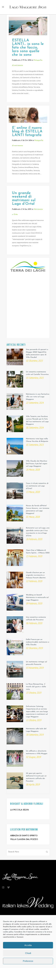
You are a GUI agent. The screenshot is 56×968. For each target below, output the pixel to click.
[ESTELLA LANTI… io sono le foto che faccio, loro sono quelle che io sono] (28, 26)
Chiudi (28, 953)
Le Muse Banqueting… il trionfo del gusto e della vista (36, 686)
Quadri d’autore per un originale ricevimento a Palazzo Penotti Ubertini (36, 575)
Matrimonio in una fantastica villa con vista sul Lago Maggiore (37, 396)
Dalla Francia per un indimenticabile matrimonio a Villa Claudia (37, 642)
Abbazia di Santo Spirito (23, 836)
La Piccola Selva (19, 810)
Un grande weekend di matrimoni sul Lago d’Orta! (23, 198)
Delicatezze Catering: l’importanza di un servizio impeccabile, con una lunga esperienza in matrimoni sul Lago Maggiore (37, 712)
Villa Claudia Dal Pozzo (24, 839)
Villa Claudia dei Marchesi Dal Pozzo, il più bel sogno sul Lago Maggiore (36, 463)
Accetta (28, 945)
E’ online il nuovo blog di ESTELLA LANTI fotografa (27, 131)
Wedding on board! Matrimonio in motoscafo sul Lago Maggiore (37, 597)
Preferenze (28, 961)
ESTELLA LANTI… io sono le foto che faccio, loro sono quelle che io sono (28, 48)
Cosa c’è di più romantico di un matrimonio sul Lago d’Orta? (37, 485)
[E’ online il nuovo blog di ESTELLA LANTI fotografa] (28, 115)
